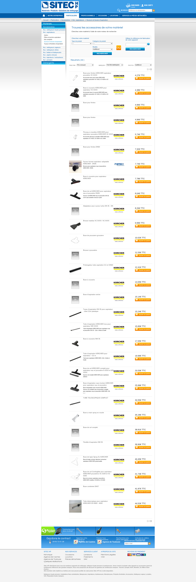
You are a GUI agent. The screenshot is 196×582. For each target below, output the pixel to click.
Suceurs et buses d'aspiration (97, 20)
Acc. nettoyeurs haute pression (54, 30)
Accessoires (65, 20)
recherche (124, 10)
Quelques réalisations (53, 561)
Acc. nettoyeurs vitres (51, 50)
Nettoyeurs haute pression (52, 574)
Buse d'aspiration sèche (91, 294)
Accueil (45, 20)
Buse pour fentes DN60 (91, 147)
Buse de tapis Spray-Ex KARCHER (95, 457)
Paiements (88, 557)
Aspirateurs (91, 574)
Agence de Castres (52, 557)
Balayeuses (83, 574)
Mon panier (135, 5)
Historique (48, 555)
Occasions (102, 15)
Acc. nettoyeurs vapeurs (51, 47)
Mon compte (148, 5)
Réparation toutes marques (55, 576)
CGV (103, 557)
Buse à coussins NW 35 (91, 339)
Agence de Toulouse (111, 542)
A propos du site (108, 551)
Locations (114, 15)
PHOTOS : (131, 65)
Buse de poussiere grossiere (93, 235)
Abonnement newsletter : (135, 541)
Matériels (47, 24)
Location (69, 557)
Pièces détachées (73, 559)
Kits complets (48, 39)
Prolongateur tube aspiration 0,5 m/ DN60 (98, 265)
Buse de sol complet (90, 427)
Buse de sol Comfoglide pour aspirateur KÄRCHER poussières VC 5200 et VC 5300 (97, 474)
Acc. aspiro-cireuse (50, 55)
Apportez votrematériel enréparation (81, 539)
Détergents (48, 63)
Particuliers (55, 20)
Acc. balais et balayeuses (52, 52)
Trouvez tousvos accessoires (102, 538)
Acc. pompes (47, 60)
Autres (46, 35)
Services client (91, 551)
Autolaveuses (99, 574)
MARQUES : (102, 65)
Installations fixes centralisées (70, 574)
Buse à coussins (89, 280)
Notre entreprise (55, 15)
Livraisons (88, 555)
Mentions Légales (108, 555)
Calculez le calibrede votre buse (142, 538)
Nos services (71, 551)
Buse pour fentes (89, 102)
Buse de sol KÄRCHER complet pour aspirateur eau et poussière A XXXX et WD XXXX (98, 370)
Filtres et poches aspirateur (52, 37)
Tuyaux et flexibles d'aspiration (53, 44)
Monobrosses (108, 574)
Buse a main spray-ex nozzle (93, 412)
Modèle (95, 47)
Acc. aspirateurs (78, 20)
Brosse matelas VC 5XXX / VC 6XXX (96, 221)
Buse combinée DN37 (91, 486)
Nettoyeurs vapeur (139, 574)
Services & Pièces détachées (134, 15)
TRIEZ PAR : (72, 65)
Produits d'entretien (119, 574)
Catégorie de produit (99, 41)
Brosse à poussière (90, 250)
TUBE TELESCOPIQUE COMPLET (95, 398)
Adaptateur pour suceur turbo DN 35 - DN (98, 206)
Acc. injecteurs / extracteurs (53, 57)
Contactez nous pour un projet (69, 530)
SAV (85, 559)
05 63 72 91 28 (58, 541)
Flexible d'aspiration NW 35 (93, 442)
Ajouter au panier (144, 78)
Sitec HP (47, 551)
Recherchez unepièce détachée (122, 538)
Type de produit (77, 41)
